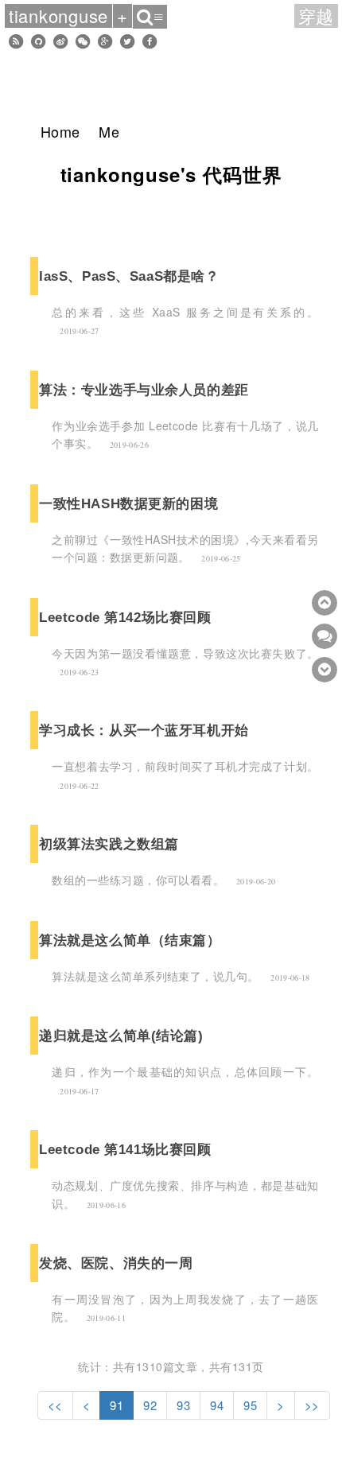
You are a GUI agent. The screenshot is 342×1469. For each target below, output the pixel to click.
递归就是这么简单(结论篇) (121, 1035)
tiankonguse (58, 16)
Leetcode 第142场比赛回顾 (125, 617)
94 (216, 1405)
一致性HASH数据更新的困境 (128, 503)
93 (183, 1405)
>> (312, 1405)
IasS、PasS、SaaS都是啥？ (129, 276)
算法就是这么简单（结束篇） (129, 940)
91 (116, 1405)
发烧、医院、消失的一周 (115, 1263)
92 (150, 1405)
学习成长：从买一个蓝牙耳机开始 (143, 730)
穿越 (316, 16)
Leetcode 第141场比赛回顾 (125, 1149)
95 (250, 1405)
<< (55, 1405)
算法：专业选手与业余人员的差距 (143, 390)
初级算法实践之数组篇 (109, 844)
